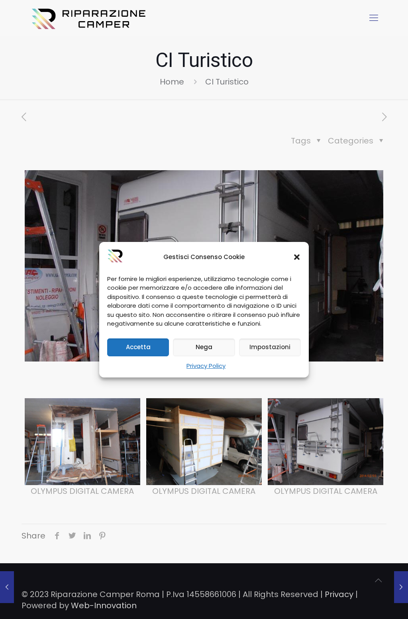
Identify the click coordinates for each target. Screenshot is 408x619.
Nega (204, 347)
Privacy (339, 594)
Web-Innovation (104, 605)
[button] (297, 257)
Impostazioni (269, 347)
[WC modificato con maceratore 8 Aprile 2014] (401, 587)
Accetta (138, 347)
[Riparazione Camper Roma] (89, 18)
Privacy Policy (206, 366)
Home (172, 81)
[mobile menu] (374, 18)
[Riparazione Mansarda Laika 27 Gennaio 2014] (7, 587)
